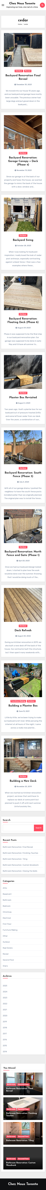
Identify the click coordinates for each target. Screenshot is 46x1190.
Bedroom (6, 906)
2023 (5, 998)
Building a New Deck (23, 781)
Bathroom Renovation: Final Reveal (18, 847)
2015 (5, 1046)
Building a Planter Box (23, 705)
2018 (5, 1028)
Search (7, 820)
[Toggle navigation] (3, 5)
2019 (5, 1022)
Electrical (7, 918)
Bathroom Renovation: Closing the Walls (20, 871)
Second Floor (8, 960)
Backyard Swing (23, 240)
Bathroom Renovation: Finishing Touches (20, 853)
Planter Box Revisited (23, 397)
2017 (5, 1034)
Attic (5, 888)
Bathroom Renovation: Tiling (15, 859)
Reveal (27, 71)
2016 (5, 1040)
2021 (5, 1010)
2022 (5, 1004)
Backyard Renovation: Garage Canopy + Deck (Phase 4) (23, 161)
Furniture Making (18, 701)
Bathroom (7, 900)
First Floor (7, 924)
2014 (5, 1052)
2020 (5, 1016)
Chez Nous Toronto (22, 3)
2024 (5, 992)
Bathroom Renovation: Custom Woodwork (21, 865)
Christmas (7, 912)
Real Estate (8, 948)
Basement (7, 894)
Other (5, 936)
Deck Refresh (23, 630)
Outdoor (19, 71)
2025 (5, 986)
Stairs (5, 966)
